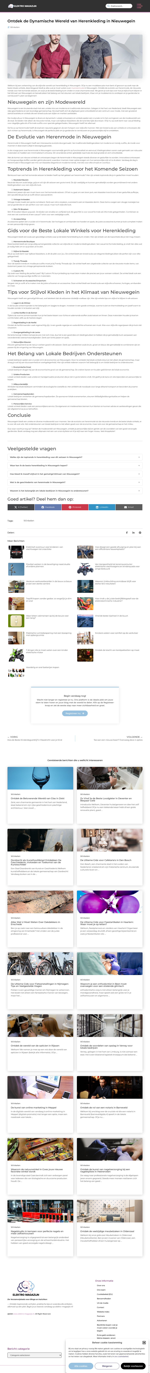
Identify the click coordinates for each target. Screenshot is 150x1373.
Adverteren (102, 1320)
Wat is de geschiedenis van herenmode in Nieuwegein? (75, 482)
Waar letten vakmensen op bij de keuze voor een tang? (47, 617)
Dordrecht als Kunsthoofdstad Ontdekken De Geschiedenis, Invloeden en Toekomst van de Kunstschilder (36, 862)
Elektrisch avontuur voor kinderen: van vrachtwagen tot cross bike (44, 548)
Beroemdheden (104, 1298)
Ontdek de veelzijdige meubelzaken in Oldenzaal (107, 1231)
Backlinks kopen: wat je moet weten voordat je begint (107, 1328)
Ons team (101, 1290)
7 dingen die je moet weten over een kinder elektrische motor (47, 651)
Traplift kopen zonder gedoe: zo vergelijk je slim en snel (49, 599)
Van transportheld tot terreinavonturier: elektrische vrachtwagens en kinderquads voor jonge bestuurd (117, 566)
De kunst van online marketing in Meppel (33, 1107)
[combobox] (119, 6)
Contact (100, 1307)
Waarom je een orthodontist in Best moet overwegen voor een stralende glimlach (103, 984)
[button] (144, 1342)
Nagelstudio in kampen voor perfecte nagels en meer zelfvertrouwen (37, 1232)
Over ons (101, 1285)
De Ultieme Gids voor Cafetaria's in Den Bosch (105, 860)
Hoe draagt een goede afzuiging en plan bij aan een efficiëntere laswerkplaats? (118, 548)
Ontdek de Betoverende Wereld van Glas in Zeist (37, 798)
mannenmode (77, 88)
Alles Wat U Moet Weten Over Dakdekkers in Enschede (35, 923)
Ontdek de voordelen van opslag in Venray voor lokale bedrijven (106, 1046)
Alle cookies (80, 1366)
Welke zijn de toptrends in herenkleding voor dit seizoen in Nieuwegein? (75, 457)
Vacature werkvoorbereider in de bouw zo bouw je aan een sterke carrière (49, 582)
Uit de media (102, 1303)
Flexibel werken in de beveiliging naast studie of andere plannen (48, 565)
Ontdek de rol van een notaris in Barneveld (103, 1107)
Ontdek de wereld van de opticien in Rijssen (35, 1045)
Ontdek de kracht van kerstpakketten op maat (117, 650)
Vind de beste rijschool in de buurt (111, 616)
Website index (103, 1312)
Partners (101, 1316)
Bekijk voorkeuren (133, 1366)
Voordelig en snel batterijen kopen (42, 667)
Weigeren (107, 1366)
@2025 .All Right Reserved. (29, 1314)
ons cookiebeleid (121, 1356)
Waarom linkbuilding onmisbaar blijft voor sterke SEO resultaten (115, 582)
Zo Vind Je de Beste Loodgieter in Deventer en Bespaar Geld (106, 799)
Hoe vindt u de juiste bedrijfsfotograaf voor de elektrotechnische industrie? (116, 599)
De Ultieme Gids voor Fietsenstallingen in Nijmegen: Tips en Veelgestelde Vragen (40, 984)
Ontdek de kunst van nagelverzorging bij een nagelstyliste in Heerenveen (105, 1170)
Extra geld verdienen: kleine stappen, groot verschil (106, 1338)
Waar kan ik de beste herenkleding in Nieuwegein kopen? (75, 465)
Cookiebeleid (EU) (105, 1294)
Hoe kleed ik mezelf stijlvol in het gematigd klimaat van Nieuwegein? (75, 474)
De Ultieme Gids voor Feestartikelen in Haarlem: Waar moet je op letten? (106, 923)
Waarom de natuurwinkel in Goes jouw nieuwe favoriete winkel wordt (37, 1170)
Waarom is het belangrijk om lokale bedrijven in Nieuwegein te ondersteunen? (75, 491)
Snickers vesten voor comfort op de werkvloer (116, 633)
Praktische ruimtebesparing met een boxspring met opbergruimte (48, 634)
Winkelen (15, 27)
